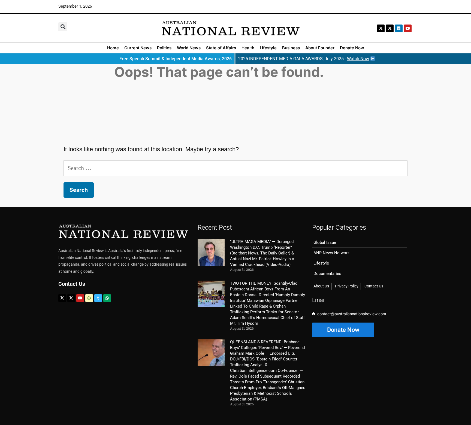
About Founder (319, 47)
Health (247, 47)
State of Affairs (221, 47)
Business (291, 47)
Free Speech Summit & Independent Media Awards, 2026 (175, 58)
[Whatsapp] (107, 298)
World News (189, 47)
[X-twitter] (381, 28)
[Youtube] (80, 298)
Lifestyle (268, 47)
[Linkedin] (399, 28)
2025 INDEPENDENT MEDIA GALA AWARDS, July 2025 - (303, 58)
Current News (138, 47)
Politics (164, 47)
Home (113, 47)
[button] (62, 26)
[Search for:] (235, 168)
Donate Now (352, 47)
